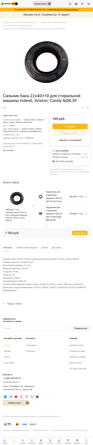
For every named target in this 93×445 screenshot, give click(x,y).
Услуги (7, 357)
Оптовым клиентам (77, 368)
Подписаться (80, 328)
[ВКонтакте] (5, 396)
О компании (31, 345)
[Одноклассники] (21, 396)
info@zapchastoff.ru (70, 10)
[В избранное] (82, 107)
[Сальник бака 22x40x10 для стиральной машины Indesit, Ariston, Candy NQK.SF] (46, 61)
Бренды (7, 351)
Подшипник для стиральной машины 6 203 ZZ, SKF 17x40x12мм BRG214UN (54, 213)
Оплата (44, 247)
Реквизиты (30, 351)
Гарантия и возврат (77, 357)
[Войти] (76, 4)
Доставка (56, 247)
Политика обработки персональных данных (70, 430)
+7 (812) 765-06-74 (11, 378)
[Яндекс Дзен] (37, 396)
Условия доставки (77, 351)
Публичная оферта (40, 430)
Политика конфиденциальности (16, 430)
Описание (7, 247)
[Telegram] (10, 396)
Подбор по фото (40, 4)
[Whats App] (32, 396)
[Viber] (26, 396)
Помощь (73, 338)
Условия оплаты (76, 345)
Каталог (7, 345)
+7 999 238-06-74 (54, 10)
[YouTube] (16, 396)
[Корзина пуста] (88, 4)
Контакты (30, 338)
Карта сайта (9, 363)
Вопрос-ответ (75, 363)
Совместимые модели (27, 247)
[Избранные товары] (82, 4)
